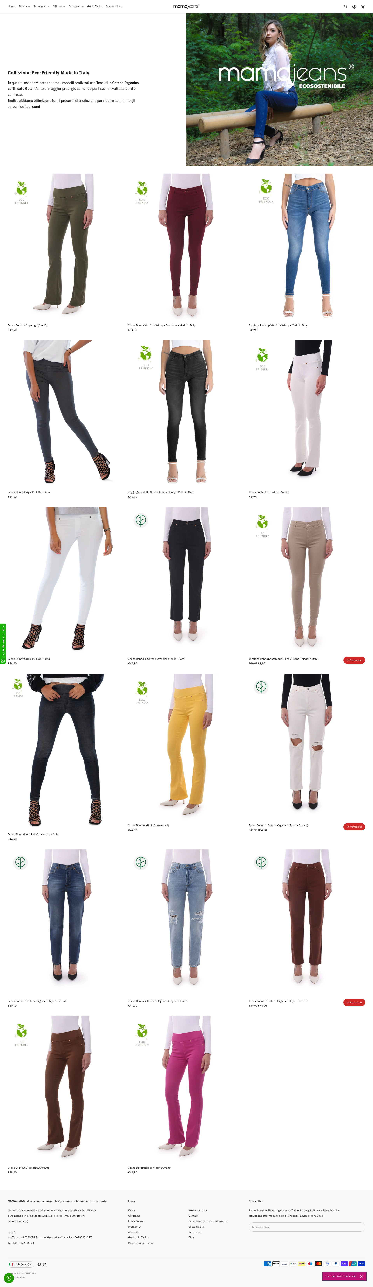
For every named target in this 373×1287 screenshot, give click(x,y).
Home (11, 6)
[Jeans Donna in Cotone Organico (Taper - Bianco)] (307, 746)
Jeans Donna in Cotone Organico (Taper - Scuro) (37, 1001)
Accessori (75, 6)
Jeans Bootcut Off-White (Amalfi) (269, 492)
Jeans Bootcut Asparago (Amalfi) (27, 325)
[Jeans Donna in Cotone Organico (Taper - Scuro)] (66, 922)
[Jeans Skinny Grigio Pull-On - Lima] (66, 413)
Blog (191, 1237)
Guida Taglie (94, 6)
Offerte (57, 6)
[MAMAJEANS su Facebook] (39, 1264)
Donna (23, 6)
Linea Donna (135, 1221)
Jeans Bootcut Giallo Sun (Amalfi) (148, 825)
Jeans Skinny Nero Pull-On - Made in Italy (33, 834)
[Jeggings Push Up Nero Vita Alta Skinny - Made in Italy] (186, 413)
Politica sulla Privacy (140, 1243)
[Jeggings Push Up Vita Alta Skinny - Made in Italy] (307, 246)
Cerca (131, 1210)
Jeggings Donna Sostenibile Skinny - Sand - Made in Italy (283, 658)
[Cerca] (346, 6)
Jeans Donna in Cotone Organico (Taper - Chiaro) (157, 1001)
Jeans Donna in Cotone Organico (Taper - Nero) (156, 658)
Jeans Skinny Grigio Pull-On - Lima (29, 492)
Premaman (39, 6)
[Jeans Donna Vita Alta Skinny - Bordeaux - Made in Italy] (186, 246)
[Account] (354, 6)
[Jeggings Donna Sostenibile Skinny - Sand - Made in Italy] (307, 580)
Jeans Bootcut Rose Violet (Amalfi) (149, 1167)
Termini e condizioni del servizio (208, 1221)
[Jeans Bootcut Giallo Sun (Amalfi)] (186, 746)
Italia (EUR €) (22, 1264)
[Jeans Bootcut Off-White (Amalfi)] (307, 413)
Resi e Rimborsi (198, 1210)
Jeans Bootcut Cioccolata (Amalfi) (28, 1167)
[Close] (361, 1276)
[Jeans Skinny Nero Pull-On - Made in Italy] (66, 751)
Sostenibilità (114, 6)
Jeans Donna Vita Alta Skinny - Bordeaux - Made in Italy (161, 325)
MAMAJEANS (30, 1273)
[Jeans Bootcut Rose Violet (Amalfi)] (186, 1089)
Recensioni (195, 1232)
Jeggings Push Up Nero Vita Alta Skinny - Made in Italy (161, 492)
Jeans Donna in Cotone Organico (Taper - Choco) (278, 1001)
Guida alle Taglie (138, 1237)
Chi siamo (134, 1215)
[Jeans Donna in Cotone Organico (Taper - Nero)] (186, 580)
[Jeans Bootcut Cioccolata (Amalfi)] (66, 1089)
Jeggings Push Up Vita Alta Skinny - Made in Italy (278, 325)
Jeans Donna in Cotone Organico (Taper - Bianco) (278, 825)
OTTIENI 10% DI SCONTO (341, 1276)
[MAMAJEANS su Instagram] (45, 1264)
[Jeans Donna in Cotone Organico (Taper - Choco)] (307, 922)
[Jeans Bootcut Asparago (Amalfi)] (66, 246)
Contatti (193, 1215)
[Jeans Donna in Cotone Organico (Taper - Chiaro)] (186, 922)
